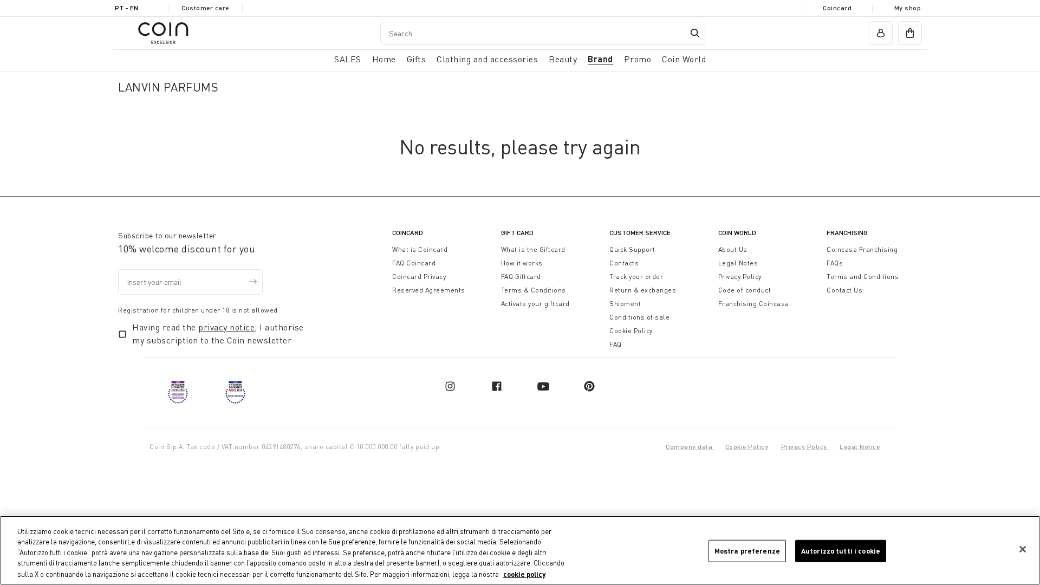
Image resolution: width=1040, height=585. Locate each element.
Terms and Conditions (863, 276)
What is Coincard (419, 249)
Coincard (837, 8)
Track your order (636, 276)
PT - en (126, 8)
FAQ (615, 344)
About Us (733, 249)
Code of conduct (744, 290)
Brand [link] (600, 59)
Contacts (624, 263)
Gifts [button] (416, 59)
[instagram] (450, 386)
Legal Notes (738, 263)
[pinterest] (589, 386)
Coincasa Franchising (862, 249)
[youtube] (543, 386)
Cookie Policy (631, 331)
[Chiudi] (1023, 549)
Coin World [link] (684, 59)
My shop (907, 8)
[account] (881, 33)
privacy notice (226, 327)
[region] (520, 550)
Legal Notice (860, 447)
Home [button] (384, 59)
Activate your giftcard (535, 304)
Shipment (625, 304)
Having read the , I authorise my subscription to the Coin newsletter (218, 334)
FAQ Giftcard (521, 276)
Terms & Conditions (533, 290)
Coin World (737, 233)
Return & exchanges (642, 290)
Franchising (847, 233)
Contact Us (844, 290)
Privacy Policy (740, 276)
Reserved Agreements (428, 290)
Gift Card (517, 233)
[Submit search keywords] (695, 33)
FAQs (835, 263)
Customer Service (640, 233)
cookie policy (524, 573)
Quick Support (632, 249)
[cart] (910, 33)
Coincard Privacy (419, 276)
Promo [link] (638, 59)
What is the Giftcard (533, 249)
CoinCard (407, 233)
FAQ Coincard (413, 263)
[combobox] (542, 33)
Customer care (205, 8)
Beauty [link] (563, 59)
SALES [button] (347, 59)
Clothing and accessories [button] (487, 59)
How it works (522, 263)
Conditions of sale (639, 317)
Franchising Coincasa (753, 304)
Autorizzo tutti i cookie (840, 551)
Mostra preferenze (747, 551)
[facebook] (496, 386)
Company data (690, 447)
